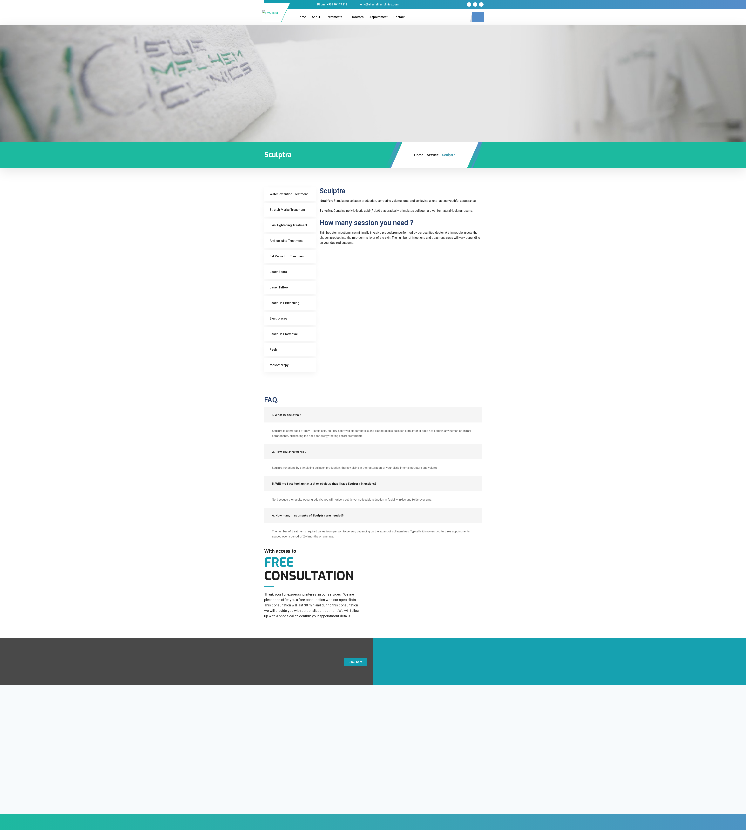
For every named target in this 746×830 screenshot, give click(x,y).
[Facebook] (469, 4)
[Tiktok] (481, 4)
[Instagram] (475, 4)
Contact (399, 17)
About (316, 17)
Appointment (379, 17)
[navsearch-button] (478, 17)
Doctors (358, 17)
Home (301, 17)
